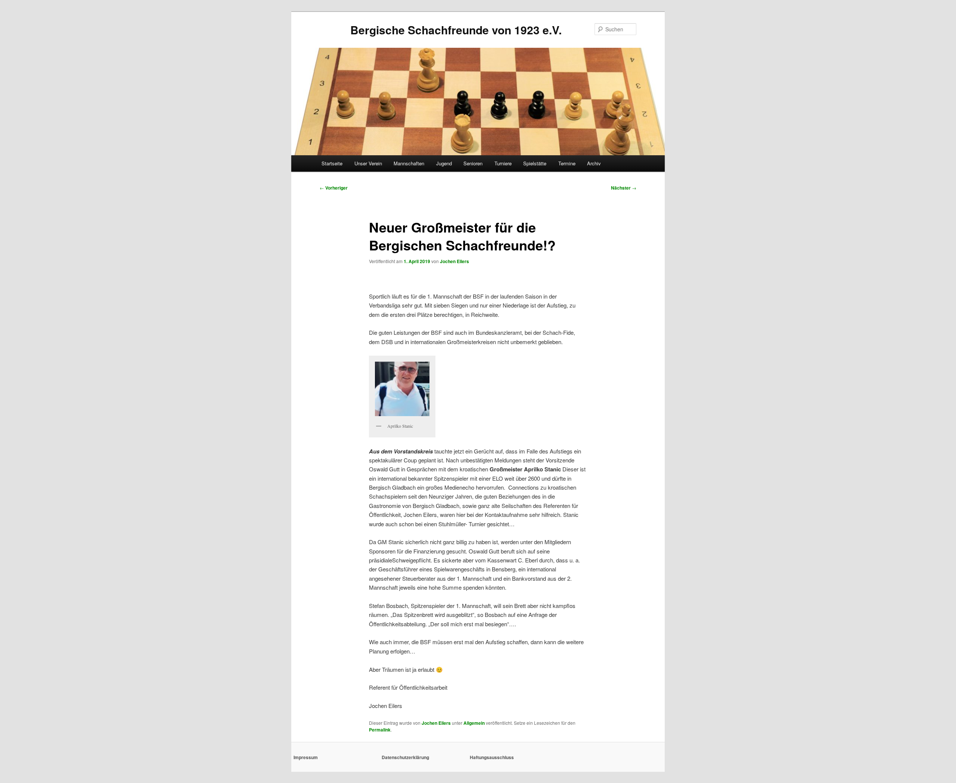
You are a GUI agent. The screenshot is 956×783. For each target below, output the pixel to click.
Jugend (444, 163)
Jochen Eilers (454, 261)
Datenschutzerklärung (405, 757)
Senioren (472, 163)
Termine (566, 163)
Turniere (503, 163)
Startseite (332, 163)
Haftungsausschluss (492, 757)
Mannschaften (409, 163)
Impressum (306, 757)
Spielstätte (534, 163)
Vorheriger (334, 187)
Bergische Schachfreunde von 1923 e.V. (456, 30)
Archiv (594, 163)
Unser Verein (368, 163)
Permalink (380, 729)
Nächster (623, 187)
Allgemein (474, 723)
